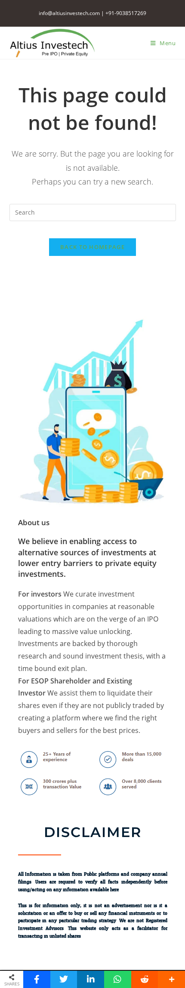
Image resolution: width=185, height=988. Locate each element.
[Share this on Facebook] (36, 979)
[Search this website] (92, 211)
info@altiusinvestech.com (69, 13)
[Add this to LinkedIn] (90, 979)
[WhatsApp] (117, 979)
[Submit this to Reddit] (144, 979)
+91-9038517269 (125, 13)
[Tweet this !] (63, 979)
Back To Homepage (92, 247)
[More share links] (171, 979)
